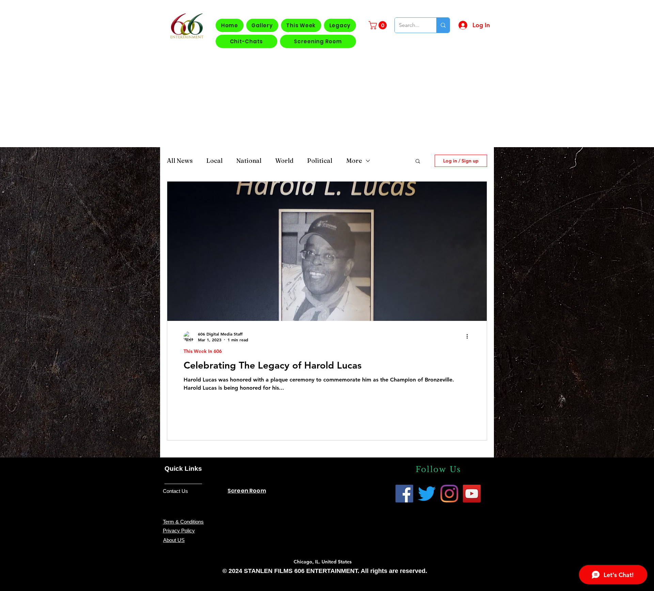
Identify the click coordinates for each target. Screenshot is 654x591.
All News (180, 161)
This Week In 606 (203, 351)
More (354, 161)
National (249, 161)
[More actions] (469, 336)
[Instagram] (449, 493)
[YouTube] (472, 493)
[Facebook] (404, 493)
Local (214, 161)
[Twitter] (427, 493)
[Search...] (443, 25)
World (284, 161)
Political (319, 161)
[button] (379, 25)
